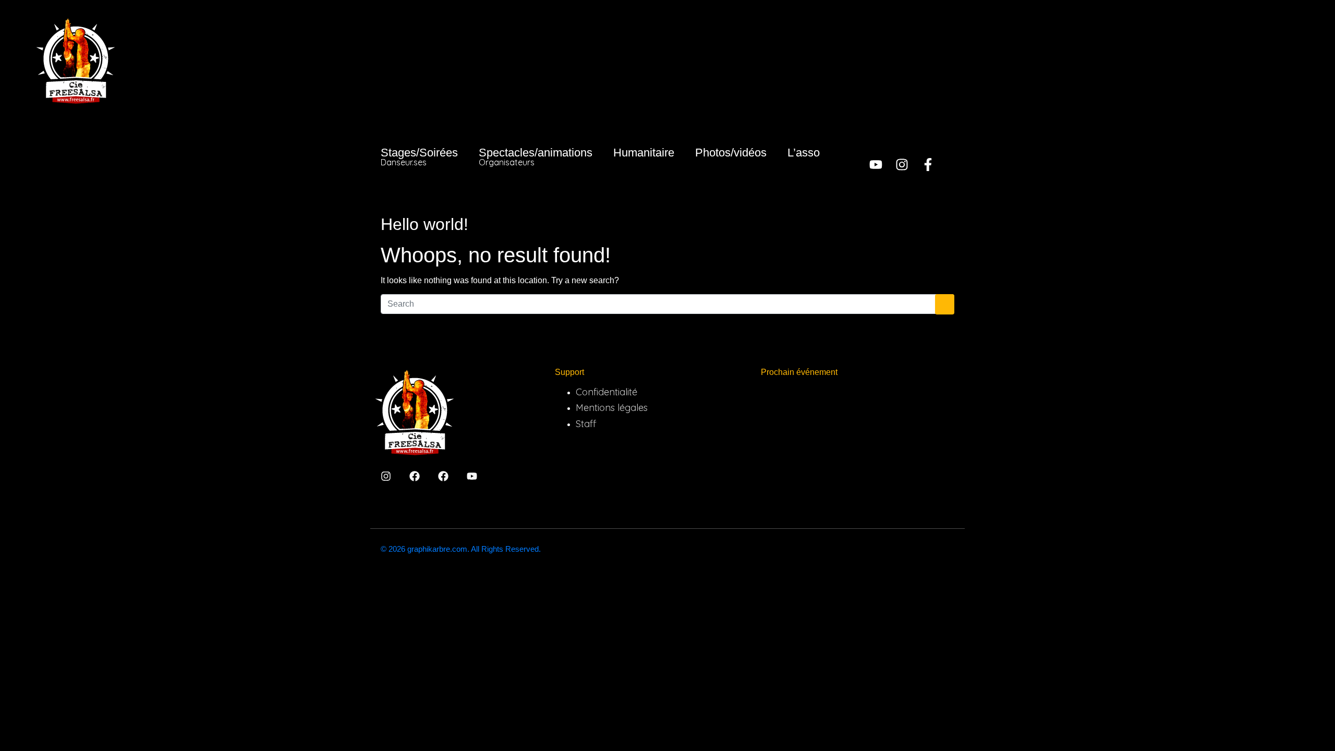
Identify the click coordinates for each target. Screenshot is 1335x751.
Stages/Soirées (419, 156)
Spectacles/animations (535, 156)
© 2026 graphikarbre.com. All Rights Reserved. (461, 548)
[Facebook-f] (927, 164)
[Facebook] (414, 476)
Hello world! (424, 224)
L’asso (803, 152)
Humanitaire (643, 152)
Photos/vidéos (731, 152)
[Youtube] (875, 164)
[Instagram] (901, 164)
